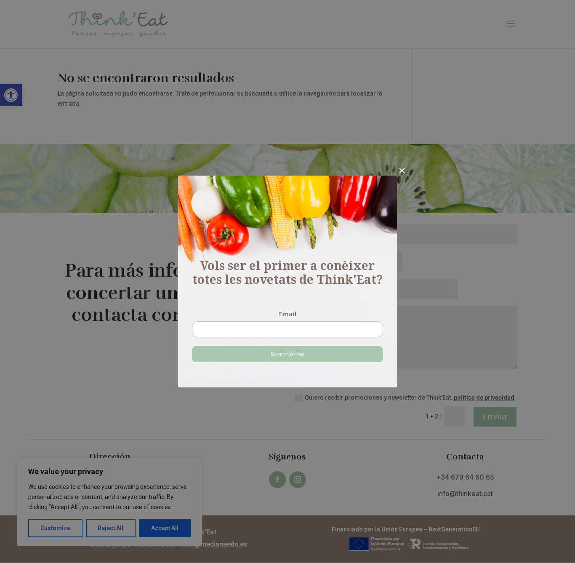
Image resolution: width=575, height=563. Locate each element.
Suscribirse (287, 354)
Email (288, 314)
